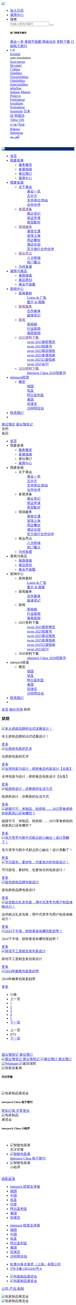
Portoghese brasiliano (17, 101)
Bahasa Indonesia (16, 131)
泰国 (30, 399)
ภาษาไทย (17, 124)
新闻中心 (17, 289)
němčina (15, 88)
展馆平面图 (32, 41)
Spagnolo (16, 111)
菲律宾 (32, 404)
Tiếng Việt (17, 120)
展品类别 (25, 280)
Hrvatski (16, 65)
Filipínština (17, 80)
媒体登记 (34, 315)
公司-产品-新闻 (13, 1288)
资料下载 (63, 41)
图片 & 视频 (36, 302)
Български (17, 61)
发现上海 (34, 235)
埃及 (30, 390)
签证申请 (34, 218)
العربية (14, 137)
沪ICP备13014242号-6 (26, 1268)
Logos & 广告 (36, 297)
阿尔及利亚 (35, 395)
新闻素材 (25, 293)
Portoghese (17, 107)
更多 (5, 744)
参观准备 (25, 209)
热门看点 (34, 262)
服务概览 (25, 165)
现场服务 (25, 227)
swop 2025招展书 (39, 346)
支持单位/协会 (37, 200)
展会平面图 (27, 284)
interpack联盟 (19, 377)
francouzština (19, 84)
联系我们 (17, 413)
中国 (13, 1195)
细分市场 (16, 709)
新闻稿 (32, 324)
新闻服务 (25, 306)
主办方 (32, 196)
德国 (30, 386)
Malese (25, 92)
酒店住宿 (34, 244)
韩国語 (19, 115)
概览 (22, 382)
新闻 (22, 320)
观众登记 (34, 213)
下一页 (15, 1022)
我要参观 (17, 182)
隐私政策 (8, 1179)
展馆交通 (34, 231)
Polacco (15, 96)
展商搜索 (25, 275)
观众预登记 (24, 424)
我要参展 (17, 160)
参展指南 (25, 169)
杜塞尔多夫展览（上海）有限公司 (35, 1264)
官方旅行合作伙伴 (40, 249)
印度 (13, 1204)
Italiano (15, 92)
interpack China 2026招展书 (46, 373)
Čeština (15, 69)
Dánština (16, 73)
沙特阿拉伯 (35, 408)
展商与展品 (18, 271)
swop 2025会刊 (38, 364)
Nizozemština (19, 77)
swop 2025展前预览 (41, 342)
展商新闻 (34, 333)
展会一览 (17, 41)
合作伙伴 (34, 204)
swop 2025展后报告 (41, 351)
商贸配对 (34, 222)
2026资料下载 (29, 368)
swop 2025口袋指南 (41, 359)
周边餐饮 (34, 240)
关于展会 (25, 187)
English (15, 54)
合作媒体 (34, 311)
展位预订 (25, 173)
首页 (13, 156)
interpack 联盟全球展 (25, 1186)
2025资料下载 (29, 337)
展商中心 (25, 178)
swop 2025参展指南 (41, 355)
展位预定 (8, 424)
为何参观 (25, 266)
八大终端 (34, 258)
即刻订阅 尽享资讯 (16, 1110)
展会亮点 (25, 253)
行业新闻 (34, 328)
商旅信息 (49, 41)
